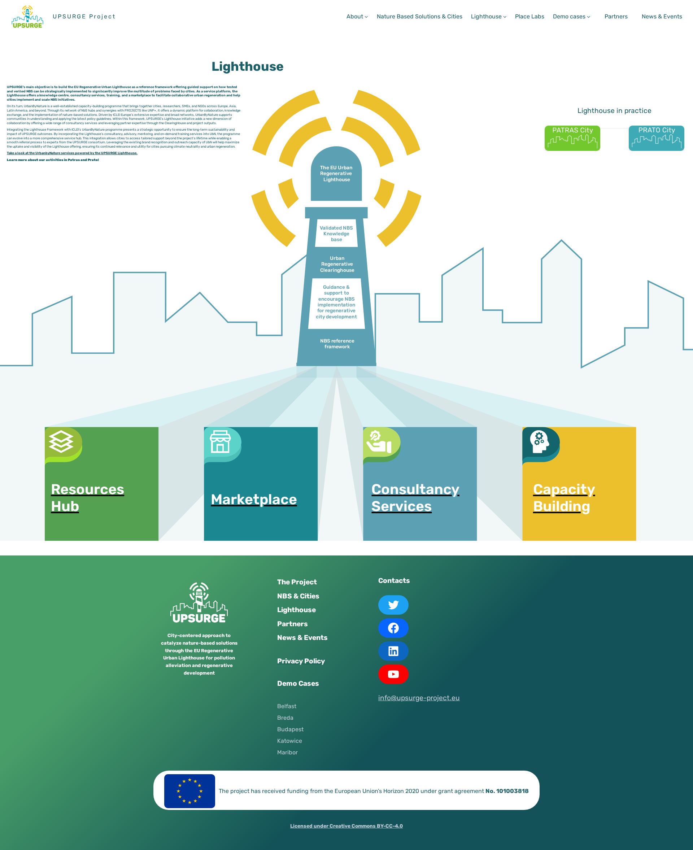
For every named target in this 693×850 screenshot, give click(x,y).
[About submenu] (366, 16)
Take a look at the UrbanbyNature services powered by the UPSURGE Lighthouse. (72, 153)
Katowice (289, 740)
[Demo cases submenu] (588, 16)
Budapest (290, 729)
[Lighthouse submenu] (505, 16)
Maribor (287, 752)
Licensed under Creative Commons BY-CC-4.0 (346, 826)
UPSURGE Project (84, 16)
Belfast (286, 706)
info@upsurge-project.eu (419, 698)
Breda (285, 717)
